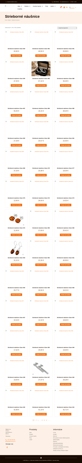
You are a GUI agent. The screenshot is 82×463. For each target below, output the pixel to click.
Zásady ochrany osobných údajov (60, 450)
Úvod (6, 20)
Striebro (26, 6)
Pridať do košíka (16, 55)
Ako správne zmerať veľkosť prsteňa (61, 437)
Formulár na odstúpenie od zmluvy (61, 446)
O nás (54, 432)
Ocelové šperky (37, 6)
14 (46, 420)
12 (42, 420)
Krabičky (20, 9)
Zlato (19, 6)
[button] (67, 7)
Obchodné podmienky (58, 443)
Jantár (52, 6)
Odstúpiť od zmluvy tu (58, 448)
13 (44, 420)
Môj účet (55, 436)
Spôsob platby (56, 439)
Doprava (55, 441)
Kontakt (55, 434)
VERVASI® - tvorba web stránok (53, 460)
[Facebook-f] (7, 447)
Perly (46, 6)
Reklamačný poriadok (58, 445)
